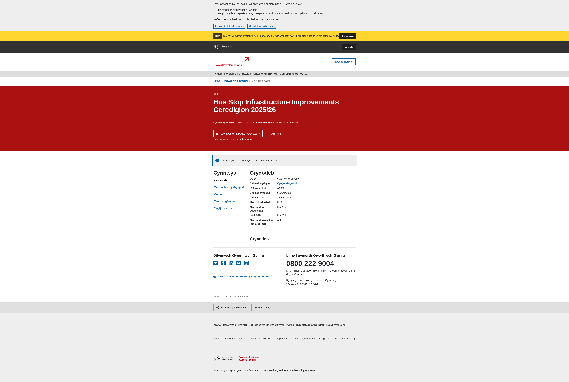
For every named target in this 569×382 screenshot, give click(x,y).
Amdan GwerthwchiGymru (230, 324)
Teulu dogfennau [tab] (225, 201)
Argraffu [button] (276, 133)
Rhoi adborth (347, 36)
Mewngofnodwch (343, 61)
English (349, 47)
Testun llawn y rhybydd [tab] (229, 187)
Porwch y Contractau (237, 73)
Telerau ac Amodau (259, 338)
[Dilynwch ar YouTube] (238, 263)
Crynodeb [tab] (220, 180)
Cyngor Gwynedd (287, 183)
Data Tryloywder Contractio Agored (311, 338)
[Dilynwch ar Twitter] (215, 263)
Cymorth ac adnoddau (310, 324)
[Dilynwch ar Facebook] (223, 263)
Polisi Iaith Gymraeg (345, 338)
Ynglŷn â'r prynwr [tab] (225, 208)
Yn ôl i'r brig (263, 307)
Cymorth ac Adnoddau (294, 73)
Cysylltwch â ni (335, 324)
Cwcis (216, 338)
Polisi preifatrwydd (234, 338)
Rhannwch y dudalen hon (233, 307)
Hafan (218, 73)
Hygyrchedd (281, 338)
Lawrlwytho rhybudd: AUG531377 (240, 133)
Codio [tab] (218, 194)
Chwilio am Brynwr (265, 73)
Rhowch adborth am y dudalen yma (232, 296)
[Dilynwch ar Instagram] (246, 263)
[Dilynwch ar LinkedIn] (231, 263)
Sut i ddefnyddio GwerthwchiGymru (271, 324)
